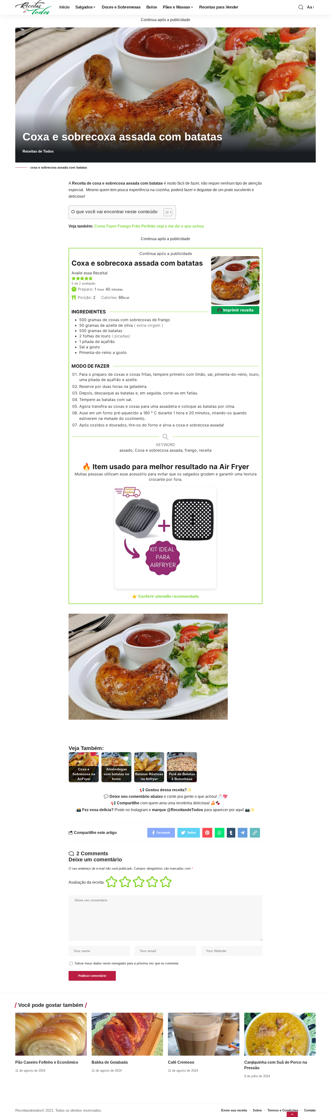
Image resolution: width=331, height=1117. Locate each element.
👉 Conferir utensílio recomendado (165, 596)
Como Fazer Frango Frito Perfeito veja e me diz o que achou (149, 226)
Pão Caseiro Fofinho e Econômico (46, 1062)
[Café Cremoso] (203, 1034)
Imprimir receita (237, 310)
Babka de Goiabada (110, 1062)
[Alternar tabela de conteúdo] (165, 212)
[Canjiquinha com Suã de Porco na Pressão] (280, 1034)
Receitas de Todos (38, 151)
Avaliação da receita (86, 882)
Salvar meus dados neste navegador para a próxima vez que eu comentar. (127, 963)
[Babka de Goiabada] (127, 1034)
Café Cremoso (181, 1062)
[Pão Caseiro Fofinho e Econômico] (51, 1034)
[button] (73, 278)
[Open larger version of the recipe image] (235, 280)
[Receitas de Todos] (33, 7)
